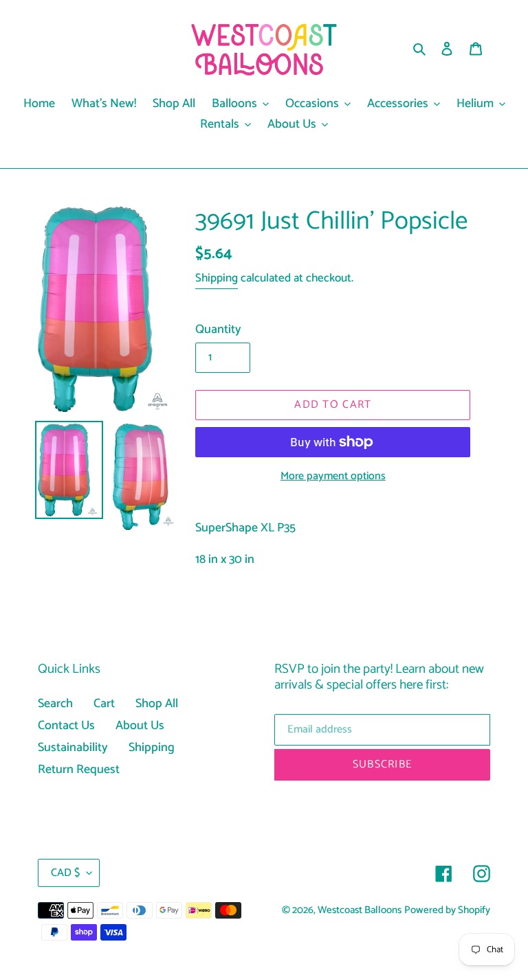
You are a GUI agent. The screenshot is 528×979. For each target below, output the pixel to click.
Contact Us (66, 725)
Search (55, 703)
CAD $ (65, 873)
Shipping (216, 278)
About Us (140, 725)
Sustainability (73, 747)
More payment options (333, 476)
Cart (104, 703)
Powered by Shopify (447, 910)
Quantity (218, 330)
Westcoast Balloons (360, 910)
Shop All (156, 703)
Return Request (79, 769)
